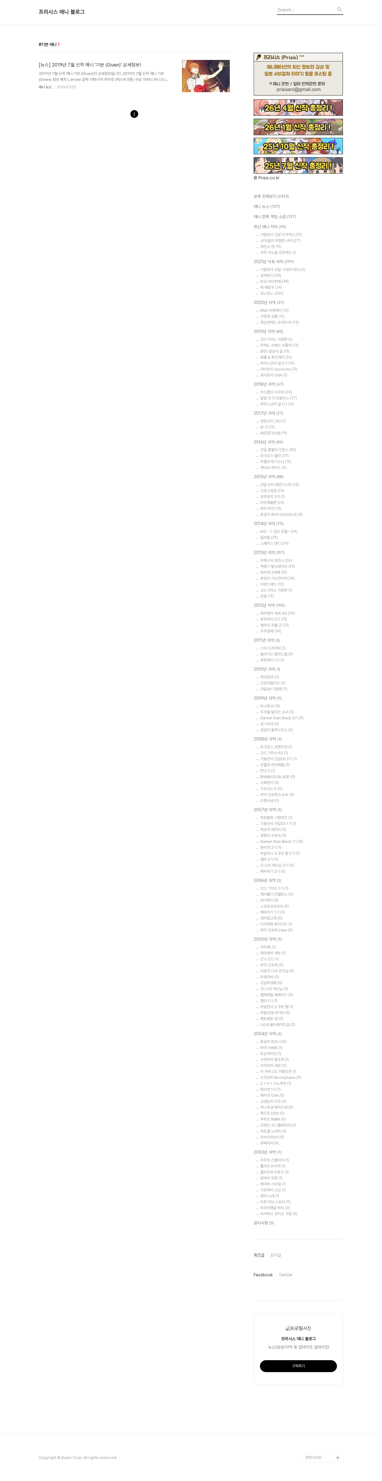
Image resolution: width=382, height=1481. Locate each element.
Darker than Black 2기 (282, 718)
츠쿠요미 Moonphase (280, 1077)
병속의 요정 (271, 1178)
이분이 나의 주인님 (277, 971)
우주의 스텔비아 (274, 1160)
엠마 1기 (269, 1001)
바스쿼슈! (270, 706)
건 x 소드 (269, 959)
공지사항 (264, 1223)
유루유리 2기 (273, 619)
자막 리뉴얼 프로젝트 (278, 252)
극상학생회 (271, 983)
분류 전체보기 (271, 196)
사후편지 (269, 782)
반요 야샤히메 (274, 281)
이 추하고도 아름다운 (278, 1071)
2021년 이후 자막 (274, 261)
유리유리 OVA (273, 375)
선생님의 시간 (273, 1101)
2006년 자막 (267, 880)
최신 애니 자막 (270, 226)
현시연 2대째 (273, 572)
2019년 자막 (268, 331)
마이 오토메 (271, 965)
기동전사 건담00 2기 (278, 759)
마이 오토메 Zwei (276, 930)
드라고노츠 (271, 788)
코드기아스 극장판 (276, 339)
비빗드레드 (272, 584)
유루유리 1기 (272, 660)
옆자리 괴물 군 (274, 625)
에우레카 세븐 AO (277, 613)
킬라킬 (269, 537)
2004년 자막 (268, 1033)
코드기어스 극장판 (276, 590)
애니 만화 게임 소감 (275, 216)
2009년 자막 (268, 698)
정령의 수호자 (273, 835)
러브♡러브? (272, 1137)
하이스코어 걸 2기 (277, 363)
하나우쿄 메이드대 (276, 1107)
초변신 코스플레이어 (278, 1125)
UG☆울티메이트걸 (277, 1024)
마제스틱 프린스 (276, 560)
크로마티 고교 (273, 1190)
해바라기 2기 (273, 871)
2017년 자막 (268, 413)
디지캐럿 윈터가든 (276, 924)
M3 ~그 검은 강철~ (279, 531)
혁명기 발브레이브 (277, 566)
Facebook (263, 1274)
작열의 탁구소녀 (275, 461)
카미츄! (268, 947)
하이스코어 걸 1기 (277, 404)
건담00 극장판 (273, 689)
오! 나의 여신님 (274, 989)
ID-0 (267, 427)
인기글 (275, 1255)
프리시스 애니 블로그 (62, 12)
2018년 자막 (269, 384)
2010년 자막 (267, 669)
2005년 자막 (268, 939)
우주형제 (270, 631)
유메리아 (269, 1143)
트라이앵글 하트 (275, 1208)
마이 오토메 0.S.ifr (277, 794)
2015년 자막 (269, 476)
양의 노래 (269, 1196)
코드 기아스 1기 (274, 888)
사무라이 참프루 (274, 1059)
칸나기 (267, 771)
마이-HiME (271, 1047)
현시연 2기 (270, 847)
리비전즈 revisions (279, 369)
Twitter (286, 1274)
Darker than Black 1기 (281, 841)
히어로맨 (269, 677)
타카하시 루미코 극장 (278, 1214)
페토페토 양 (271, 1018)
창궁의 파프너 (273, 1041)
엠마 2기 (269, 859)
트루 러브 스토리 (275, 1202)
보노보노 (272, 293)
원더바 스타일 (273, 1184)
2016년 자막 (268, 442)
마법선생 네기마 (275, 1013)
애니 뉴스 (45, 87)
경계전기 (270, 275)
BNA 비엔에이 (274, 310)
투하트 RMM (273, 1119)
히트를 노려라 (273, 1131)
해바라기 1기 (272, 912)
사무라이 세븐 (273, 1065)
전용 (267, 596)
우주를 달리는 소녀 (277, 712)
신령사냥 (269, 800)
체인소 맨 (270, 246)
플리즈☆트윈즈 (274, 1172)
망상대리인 (270, 1053)
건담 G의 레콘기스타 (279, 484)
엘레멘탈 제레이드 (276, 995)
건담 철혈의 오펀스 (278, 450)
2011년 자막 (267, 640)
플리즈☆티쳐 (272, 1166)
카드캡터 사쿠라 (276, 392)
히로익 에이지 (273, 829)
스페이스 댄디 (274, 543)
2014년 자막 (269, 523)
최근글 (259, 1255)
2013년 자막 (269, 552)
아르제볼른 (272, 502)
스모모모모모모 (274, 906)
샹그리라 (269, 724)
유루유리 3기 (272, 496)
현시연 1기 (270, 1089)
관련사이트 (313, 1457)
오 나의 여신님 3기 (277, 865)
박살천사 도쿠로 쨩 (276, 1007)
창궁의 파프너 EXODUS (281, 514)
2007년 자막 (268, 809)
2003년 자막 (268, 1152)
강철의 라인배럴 (275, 765)
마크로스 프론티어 (276, 747)
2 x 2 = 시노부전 (275, 1083)
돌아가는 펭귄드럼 (276, 654)
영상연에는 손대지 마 (279, 322)
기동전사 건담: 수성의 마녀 (282, 269)
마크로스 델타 (274, 455)
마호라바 (269, 977)
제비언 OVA (272, 1095)
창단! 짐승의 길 (275, 351)
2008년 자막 (268, 739)
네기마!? (269, 900)
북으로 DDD (272, 1113)
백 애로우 (271, 287)
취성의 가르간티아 (277, 578)
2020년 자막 (269, 302)
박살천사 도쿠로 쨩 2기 (280, 853)
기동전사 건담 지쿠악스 (281, 234)
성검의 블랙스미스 (276, 730)
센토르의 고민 (273, 421)
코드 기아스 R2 (274, 753)
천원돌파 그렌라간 (276, 817)
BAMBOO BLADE (277, 777)
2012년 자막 (269, 605)
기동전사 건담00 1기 (278, 823)
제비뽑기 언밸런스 (276, 894)
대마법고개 (271, 918)
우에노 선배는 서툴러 (279, 345)
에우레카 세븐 (273, 953)
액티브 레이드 (273, 467)
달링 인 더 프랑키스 (278, 398)
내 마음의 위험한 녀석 (280, 240)
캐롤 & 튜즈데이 (276, 357)
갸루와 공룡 (272, 316)
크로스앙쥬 (272, 490)
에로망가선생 (273, 433)
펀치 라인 (270, 508)
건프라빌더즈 (273, 683)
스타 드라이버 (273, 648)
